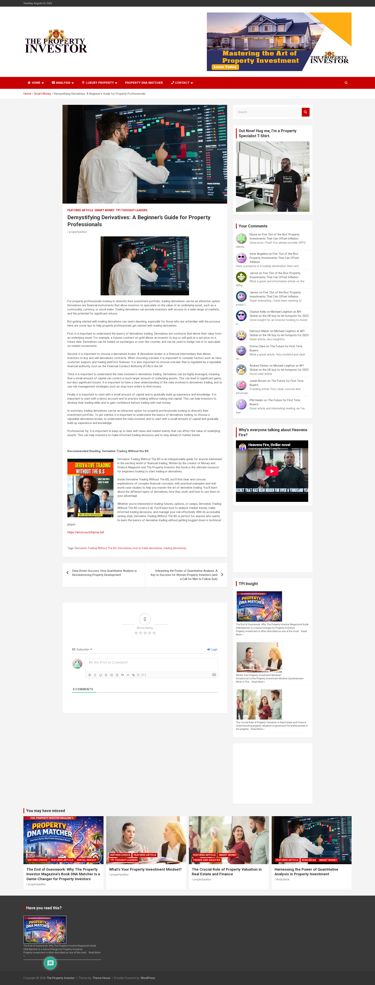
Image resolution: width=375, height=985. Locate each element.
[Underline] (100, 675)
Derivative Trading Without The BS (96, 548)
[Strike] (106, 675)
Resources (309, 860)
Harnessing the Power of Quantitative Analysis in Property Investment (306, 871)
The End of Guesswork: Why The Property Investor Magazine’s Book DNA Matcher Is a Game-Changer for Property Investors (63, 874)
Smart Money (104, 210)
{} (138, 674)
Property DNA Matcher (144, 83)
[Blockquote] (122, 675)
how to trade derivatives (147, 548)
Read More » (258, 681)
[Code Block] (128, 675)
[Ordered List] (111, 675)
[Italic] (95, 675)
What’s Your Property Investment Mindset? (258, 675)
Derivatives (124, 548)
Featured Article (80, 210)
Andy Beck (282, 879)
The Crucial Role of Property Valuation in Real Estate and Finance (271, 722)
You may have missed (45, 810)
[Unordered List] (117, 675)
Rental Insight (86, 860)
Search (306, 112)
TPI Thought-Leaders (131, 210)
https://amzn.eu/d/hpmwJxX (85, 532)
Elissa (253, 234)
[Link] (133, 675)
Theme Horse (101, 978)
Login (214, 649)
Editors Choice (37, 860)
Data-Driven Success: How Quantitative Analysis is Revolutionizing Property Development (104, 573)
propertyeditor (78, 231)
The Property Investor (61, 978)
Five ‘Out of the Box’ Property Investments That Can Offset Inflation (274, 258)
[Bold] (89, 675)
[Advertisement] (273, 542)
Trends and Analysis (206, 860)
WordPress (148, 978)
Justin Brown (258, 381)
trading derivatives (174, 548)
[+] (144, 674)
